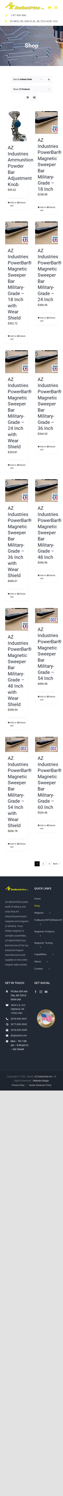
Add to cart (13, 204)
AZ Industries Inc (43, 1076)
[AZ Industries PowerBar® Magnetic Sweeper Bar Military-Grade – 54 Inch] (46, 615)
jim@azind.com (19, 1035)
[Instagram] (40, 991)
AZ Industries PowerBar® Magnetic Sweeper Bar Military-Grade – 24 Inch (49, 275)
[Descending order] (49, 79)
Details (22, 202)
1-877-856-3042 (18, 15)
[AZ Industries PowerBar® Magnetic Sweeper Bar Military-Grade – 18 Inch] (46, 122)
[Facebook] (35, 991)
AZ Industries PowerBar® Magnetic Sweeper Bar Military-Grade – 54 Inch (49, 654)
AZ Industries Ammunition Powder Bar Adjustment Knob (20, 166)
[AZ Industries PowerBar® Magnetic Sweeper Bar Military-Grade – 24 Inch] (46, 233)
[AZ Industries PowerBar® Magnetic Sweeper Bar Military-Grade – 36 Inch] (46, 361)
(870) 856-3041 (19, 1018)
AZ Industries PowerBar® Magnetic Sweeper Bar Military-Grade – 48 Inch (49, 532)
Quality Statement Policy (40, 1085)
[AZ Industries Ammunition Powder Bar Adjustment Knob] (16, 126)
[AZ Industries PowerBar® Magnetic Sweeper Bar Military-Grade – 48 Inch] (46, 490)
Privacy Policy (18, 1085)
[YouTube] (46, 991)
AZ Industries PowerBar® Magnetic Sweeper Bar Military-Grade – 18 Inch (49, 164)
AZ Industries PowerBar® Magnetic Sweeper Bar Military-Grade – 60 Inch (49, 782)
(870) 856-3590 (19, 1030)
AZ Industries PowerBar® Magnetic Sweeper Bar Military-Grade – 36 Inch (49, 404)
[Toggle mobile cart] (49, 7)
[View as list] (34, 97)
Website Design (41, 1080)
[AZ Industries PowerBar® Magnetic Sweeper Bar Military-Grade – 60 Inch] (46, 744)
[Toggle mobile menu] (56, 7)
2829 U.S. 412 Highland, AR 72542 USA (18, 1009)
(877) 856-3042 (19, 1024)
